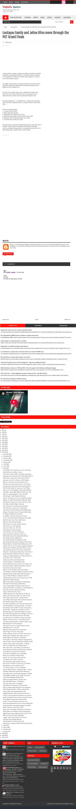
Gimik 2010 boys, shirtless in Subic (12, 472)
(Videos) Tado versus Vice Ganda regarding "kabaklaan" (18, 546)
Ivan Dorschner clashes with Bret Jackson (14, 661)
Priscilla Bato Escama (12, 767)
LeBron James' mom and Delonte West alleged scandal (18, 641)
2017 (3, 438)
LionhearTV (44, 763)
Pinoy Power (32, 767)
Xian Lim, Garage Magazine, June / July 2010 (15, 494)
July (4, 464)
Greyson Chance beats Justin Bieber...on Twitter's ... (17, 643)
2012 (3, 448)
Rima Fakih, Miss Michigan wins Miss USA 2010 (16, 615)
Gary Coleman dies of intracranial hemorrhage (15, 506)
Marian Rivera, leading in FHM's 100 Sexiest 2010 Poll (17, 723)
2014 (3, 444)
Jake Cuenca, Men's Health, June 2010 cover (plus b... (17, 474)
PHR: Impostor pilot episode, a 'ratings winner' (15, 597)
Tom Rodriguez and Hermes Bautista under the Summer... (18, 571)
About (11, 2)
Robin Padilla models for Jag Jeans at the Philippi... (17, 488)
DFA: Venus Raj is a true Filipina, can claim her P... (16, 647)
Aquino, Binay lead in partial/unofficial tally (14, 691)
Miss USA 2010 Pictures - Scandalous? (13, 681)
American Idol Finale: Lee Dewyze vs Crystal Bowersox (18, 587)
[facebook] (52, 2)
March (5, 727)
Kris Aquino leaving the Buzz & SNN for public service (17, 621)
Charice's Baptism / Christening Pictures (14, 562)
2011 (3, 450)
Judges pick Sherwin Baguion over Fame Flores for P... (18, 556)
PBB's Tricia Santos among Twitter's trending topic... (17, 582)
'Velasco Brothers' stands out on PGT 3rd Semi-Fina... (17, 633)
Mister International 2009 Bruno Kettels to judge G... (17, 554)
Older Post (67, 319)
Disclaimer (43, 751)
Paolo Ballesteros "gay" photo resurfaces (11, 749)
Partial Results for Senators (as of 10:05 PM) (15, 685)
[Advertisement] (36, 60)
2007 (3, 737)
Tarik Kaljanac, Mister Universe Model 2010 (14, 699)
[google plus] (71, 2)
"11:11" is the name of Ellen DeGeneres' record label (17, 518)
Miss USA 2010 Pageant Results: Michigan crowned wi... (18, 613)
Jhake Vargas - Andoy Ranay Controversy (14, 496)
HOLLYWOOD (67, 17)
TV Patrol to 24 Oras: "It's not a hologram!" (14, 667)
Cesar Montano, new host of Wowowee (13, 532)
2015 (3, 442)
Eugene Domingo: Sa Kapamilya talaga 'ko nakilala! (17, 705)
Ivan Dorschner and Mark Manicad (12, 719)
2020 (3, 432)
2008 (3, 735)
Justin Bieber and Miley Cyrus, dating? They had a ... (17, 675)
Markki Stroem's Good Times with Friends (14, 520)
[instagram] (63, 2)
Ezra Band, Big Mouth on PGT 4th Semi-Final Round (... (18, 603)
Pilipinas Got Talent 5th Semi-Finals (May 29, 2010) (17, 500)
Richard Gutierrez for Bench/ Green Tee (13, 721)
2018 (3, 436)
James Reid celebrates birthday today (13, 677)
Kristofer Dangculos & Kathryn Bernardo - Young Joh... (17, 605)
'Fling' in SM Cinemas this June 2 (12, 591)
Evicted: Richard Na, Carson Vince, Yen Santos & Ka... (18, 564)
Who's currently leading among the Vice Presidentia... (17, 687)
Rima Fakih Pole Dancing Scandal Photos (14, 583)
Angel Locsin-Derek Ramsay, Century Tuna (14, 679)
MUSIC (42, 17)
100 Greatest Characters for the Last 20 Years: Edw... (17, 502)
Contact (17, 2)
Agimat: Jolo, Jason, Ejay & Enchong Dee (14, 657)
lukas (7, 746)
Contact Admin (39, 747)
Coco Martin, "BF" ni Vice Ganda (12, 558)
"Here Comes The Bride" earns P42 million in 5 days (17, 548)
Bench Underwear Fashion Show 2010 (13, 707)
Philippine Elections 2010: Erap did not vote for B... (16, 693)
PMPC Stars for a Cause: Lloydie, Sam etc (14, 524)
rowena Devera (10, 785)
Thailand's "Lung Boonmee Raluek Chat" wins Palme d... (18, 552)
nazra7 (8, 753)
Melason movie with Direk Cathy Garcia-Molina (15, 570)
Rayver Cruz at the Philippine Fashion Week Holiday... (17, 490)
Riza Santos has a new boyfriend (12, 526)
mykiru (8, 792)
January (5, 731)
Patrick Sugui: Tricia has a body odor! (13, 631)
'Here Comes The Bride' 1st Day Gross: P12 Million (16, 663)
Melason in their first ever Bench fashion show (15, 482)
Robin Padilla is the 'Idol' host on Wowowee (14, 637)
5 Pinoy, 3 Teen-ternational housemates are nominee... (17, 695)
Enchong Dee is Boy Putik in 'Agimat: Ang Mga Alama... (18, 639)
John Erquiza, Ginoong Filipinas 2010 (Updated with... (17, 510)
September (6, 460)
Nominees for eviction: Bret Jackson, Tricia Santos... (17, 484)
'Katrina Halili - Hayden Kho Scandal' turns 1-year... (16, 609)
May (4, 468)
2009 (3, 733)
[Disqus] (36, 292)
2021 (3, 430)
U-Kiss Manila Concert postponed (12, 530)
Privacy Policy (32, 751)
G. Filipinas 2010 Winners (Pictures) (12, 514)
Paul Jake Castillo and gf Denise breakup (14, 590)
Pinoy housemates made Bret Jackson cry (14, 534)
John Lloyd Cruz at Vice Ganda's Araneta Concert (16, 625)
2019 (3, 434)
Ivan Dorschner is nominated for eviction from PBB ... (17, 617)
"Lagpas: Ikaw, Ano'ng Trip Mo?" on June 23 (15, 717)
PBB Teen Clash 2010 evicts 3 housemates (14, 629)
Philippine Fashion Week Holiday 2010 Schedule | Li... (17, 574)
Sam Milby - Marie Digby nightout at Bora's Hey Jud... (17, 492)
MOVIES (36, 17)
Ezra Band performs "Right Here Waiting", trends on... (17, 566)
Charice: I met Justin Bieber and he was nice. (15, 701)
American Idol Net (33, 760)
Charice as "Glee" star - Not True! (12, 528)
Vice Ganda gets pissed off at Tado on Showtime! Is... (17, 550)
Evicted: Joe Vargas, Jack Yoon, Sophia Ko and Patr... (17, 498)
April (4, 725)
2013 (3, 446)
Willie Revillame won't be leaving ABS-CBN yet (15, 536)
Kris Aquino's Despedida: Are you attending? (15, 653)
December (6, 454)
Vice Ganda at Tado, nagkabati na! (12, 538)
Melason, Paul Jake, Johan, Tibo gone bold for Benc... (17, 512)
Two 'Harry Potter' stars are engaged (12, 683)
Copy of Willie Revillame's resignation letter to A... (16, 575)
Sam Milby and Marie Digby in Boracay (13, 504)
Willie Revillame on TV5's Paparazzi (12, 623)
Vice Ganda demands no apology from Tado (15, 540)
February (6, 729)
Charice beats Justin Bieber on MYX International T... (17, 711)
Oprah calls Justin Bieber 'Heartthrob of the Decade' (17, 709)
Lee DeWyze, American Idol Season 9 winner (15, 516)
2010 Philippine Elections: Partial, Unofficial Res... (16, 689)
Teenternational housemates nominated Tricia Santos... (18, 542)
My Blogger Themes (68, 803)
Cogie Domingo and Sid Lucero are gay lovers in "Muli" (17, 578)
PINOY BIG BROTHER (16, 17)
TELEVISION (27, 17)
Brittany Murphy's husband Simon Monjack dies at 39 (17, 544)
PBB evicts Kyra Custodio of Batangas (13, 715)
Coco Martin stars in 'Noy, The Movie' (13, 659)
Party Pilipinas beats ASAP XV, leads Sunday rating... (17, 607)
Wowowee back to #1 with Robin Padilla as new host (17, 611)
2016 (3, 440)
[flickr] (60, 2)
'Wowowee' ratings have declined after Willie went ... (17, 671)
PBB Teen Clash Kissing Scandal (12, 522)
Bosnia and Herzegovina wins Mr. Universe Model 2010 (18, 703)
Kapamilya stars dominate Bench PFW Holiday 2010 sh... (18, 476)
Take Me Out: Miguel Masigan (11, 579)
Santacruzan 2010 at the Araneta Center (13, 560)
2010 (3, 452)
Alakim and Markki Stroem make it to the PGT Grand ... (18, 697)
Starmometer (43, 767)
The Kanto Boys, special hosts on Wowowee (15, 508)
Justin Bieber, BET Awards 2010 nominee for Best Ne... (18, 599)
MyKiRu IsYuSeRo (16, 803)
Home (5, 2)
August (5, 462)
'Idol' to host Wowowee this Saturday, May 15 (15, 645)
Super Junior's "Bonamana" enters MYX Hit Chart (16, 478)
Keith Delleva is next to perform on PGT (13, 665)
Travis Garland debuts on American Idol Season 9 (16, 586)
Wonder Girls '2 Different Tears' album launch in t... (16, 635)
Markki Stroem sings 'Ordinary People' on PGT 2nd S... (18, 713)
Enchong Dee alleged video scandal (12, 601)
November (6, 456)
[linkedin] (67, 2)
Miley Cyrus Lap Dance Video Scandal (13, 655)
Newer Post (6, 319)
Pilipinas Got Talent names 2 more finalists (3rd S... (17, 619)
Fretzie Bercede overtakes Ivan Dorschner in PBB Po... (18, 649)
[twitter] (56, 2)
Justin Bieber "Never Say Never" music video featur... (17, 470)
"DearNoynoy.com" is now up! (11, 627)
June (4, 466)
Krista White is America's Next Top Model (14, 651)
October (5, 458)
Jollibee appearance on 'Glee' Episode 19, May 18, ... (17, 593)
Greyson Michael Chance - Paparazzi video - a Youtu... (18, 669)
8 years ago (14, 765)
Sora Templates (57, 803)
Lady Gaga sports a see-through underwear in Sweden (17, 673)
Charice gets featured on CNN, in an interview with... (17, 595)
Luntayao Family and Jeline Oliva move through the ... (17, 486)
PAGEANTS (58, 17)
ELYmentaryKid (32, 763)
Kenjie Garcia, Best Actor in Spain (12, 568)
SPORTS (49, 17)
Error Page (25, 2)
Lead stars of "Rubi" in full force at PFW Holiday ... (16, 480)
